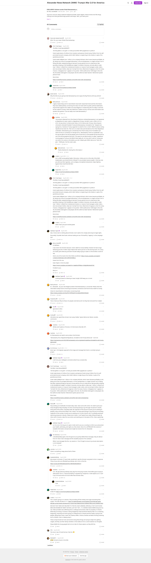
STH (51, 530)
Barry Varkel (56, 243)
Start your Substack (71, 555)
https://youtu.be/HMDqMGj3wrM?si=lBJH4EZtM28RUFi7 (65, 463)
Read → (49, 19)
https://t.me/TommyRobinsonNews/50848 (64, 87)
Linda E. (57, 156)
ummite (52, 449)
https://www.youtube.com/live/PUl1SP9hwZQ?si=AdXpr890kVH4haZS (69, 293)
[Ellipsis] (103, 38)
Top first (101, 24)
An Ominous (53, 348)
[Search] (128, 2)
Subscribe (138, 3)
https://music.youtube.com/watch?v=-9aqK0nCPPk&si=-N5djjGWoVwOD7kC (73, 265)
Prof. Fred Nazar (57, 46)
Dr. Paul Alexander (52, 11)
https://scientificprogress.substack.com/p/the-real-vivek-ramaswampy (72, 79)
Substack (67, 559)
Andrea (52, 315)
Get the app (83, 555)
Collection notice (83, 552)
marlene (57, 117)
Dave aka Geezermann (56, 38)
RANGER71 (53, 538)
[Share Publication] (131, 2)
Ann (54, 307)
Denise (52, 403)
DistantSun (53, 299)
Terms (76, 552)
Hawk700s (56, 85)
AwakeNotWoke (54, 457)
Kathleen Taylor (54, 231)
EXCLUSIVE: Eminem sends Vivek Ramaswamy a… (62, 9)
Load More (50, 545)
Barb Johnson (56, 102)
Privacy (72, 552)
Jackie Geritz (53, 94)
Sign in (146, 3)
